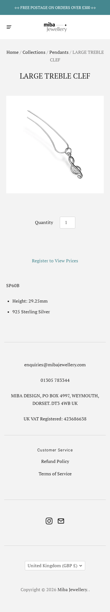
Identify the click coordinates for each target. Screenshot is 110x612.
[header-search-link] (91, 27)
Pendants (59, 52)
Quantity (44, 222)
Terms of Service (55, 474)
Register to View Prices (55, 261)
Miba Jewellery (72, 590)
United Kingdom (52, 566)
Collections (34, 52)
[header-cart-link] (100, 27)
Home (12, 52)
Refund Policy (55, 461)
